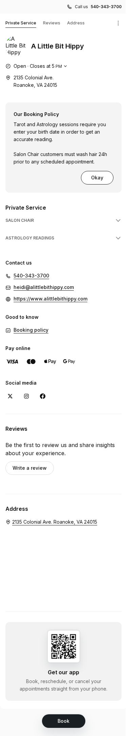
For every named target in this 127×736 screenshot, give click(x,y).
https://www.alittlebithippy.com (50, 299)
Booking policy (31, 330)
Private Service (20, 22)
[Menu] (118, 23)
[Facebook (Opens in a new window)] (42, 396)
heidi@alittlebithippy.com (44, 287)
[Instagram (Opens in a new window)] (26, 396)
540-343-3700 (106, 6)
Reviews (51, 22)
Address (76, 22)
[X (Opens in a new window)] (10, 396)
